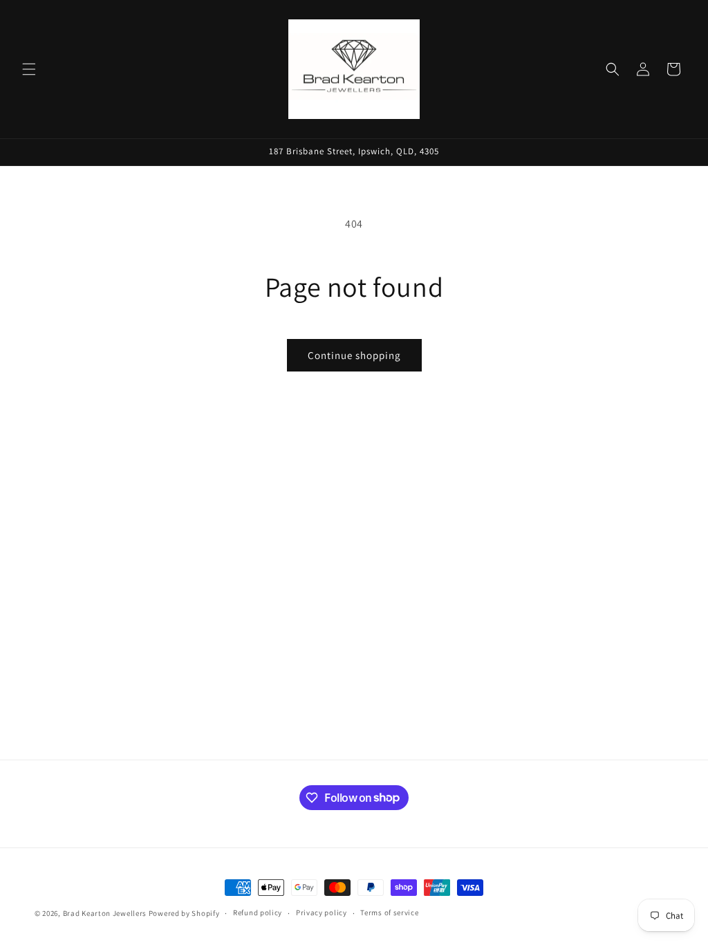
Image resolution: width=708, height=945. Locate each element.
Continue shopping (354, 355)
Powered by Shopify (184, 913)
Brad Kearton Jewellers (105, 913)
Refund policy (257, 912)
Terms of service (389, 912)
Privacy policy (321, 912)
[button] (29, 69)
